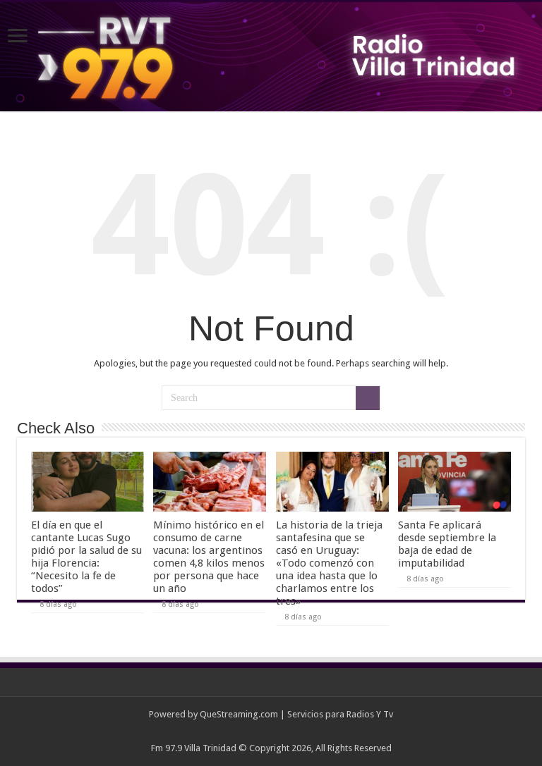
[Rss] (271, 731)
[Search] (368, 398)
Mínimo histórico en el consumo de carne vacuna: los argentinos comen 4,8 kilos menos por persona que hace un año (209, 557)
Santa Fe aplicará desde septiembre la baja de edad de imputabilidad (447, 544)
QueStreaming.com (239, 714)
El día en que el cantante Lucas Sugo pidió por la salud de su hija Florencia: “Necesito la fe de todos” (86, 557)
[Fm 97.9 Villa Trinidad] (271, 56)
